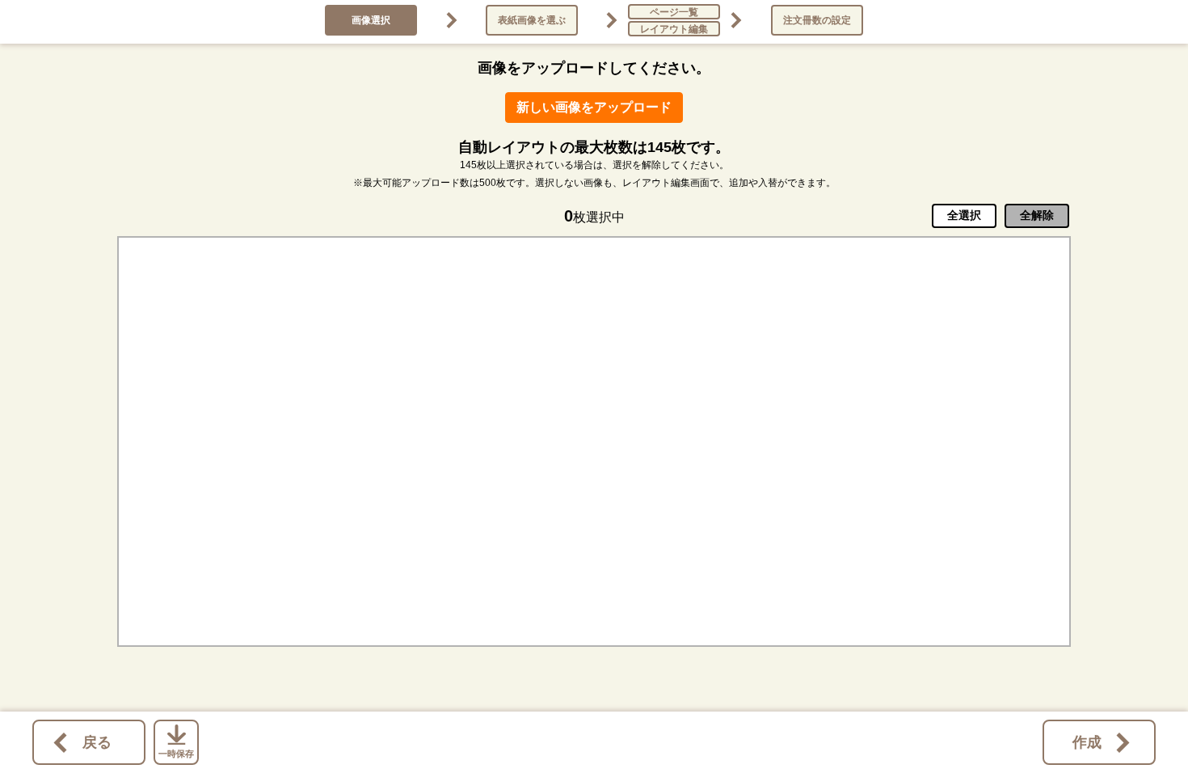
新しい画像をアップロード (594, 107)
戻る (97, 742)
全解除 (1037, 215)
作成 (1087, 742)
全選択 (964, 215)
